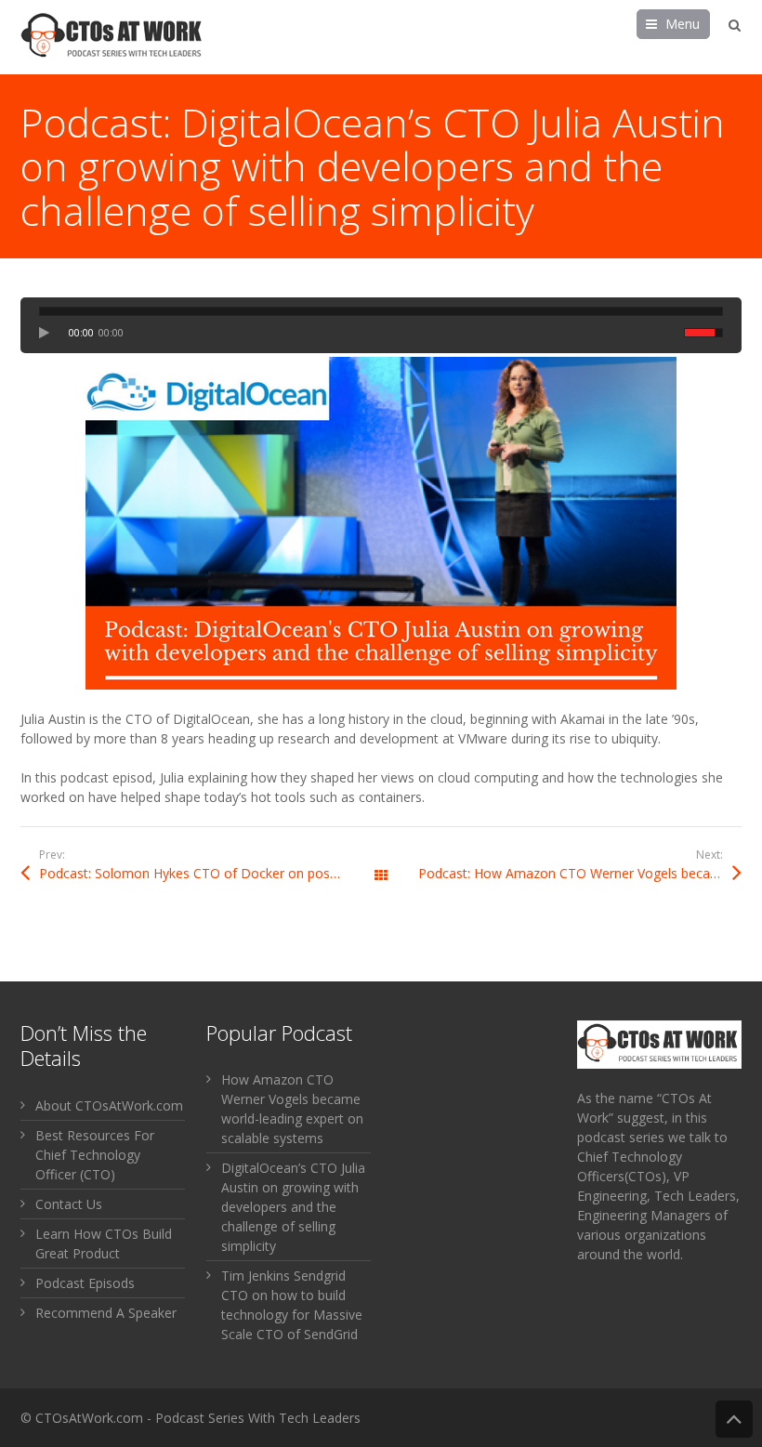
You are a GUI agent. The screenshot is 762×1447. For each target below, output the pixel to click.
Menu (682, 24)
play (49, 332)
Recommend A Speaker (106, 1313)
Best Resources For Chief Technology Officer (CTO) (94, 1154)
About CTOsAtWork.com (109, 1105)
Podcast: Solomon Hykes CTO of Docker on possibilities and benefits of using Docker (210, 873)
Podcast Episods (85, 1283)
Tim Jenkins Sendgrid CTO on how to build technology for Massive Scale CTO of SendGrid (291, 1305)
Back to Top (734, 1419)
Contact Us (68, 1204)
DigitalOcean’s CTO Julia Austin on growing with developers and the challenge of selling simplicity (293, 1207)
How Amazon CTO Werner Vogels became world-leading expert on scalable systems (292, 1109)
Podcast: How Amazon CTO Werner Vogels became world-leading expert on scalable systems (580, 873)
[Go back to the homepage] (113, 37)
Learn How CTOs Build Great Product (103, 1243)
